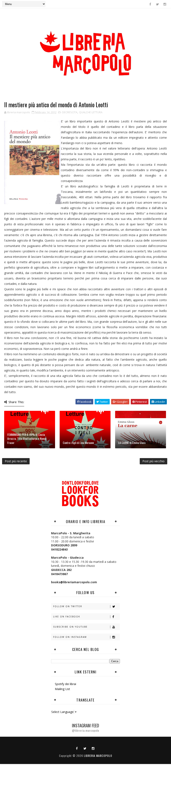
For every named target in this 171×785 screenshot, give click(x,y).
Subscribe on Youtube (70, 626)
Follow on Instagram (70, 636)
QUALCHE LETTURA (90, 112)
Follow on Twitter (67, 606)
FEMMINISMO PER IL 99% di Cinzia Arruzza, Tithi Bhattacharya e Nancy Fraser (26, 438)
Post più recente (16, 461)
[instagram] (165, 4)
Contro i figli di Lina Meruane (78, 442)
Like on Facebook (66, 616)
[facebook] (150, 4)
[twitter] (157, 4)
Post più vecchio (153, 461)
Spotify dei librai (65, 684)
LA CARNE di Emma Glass (132, 442)
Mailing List (62, 689)
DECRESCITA (69, 112)
